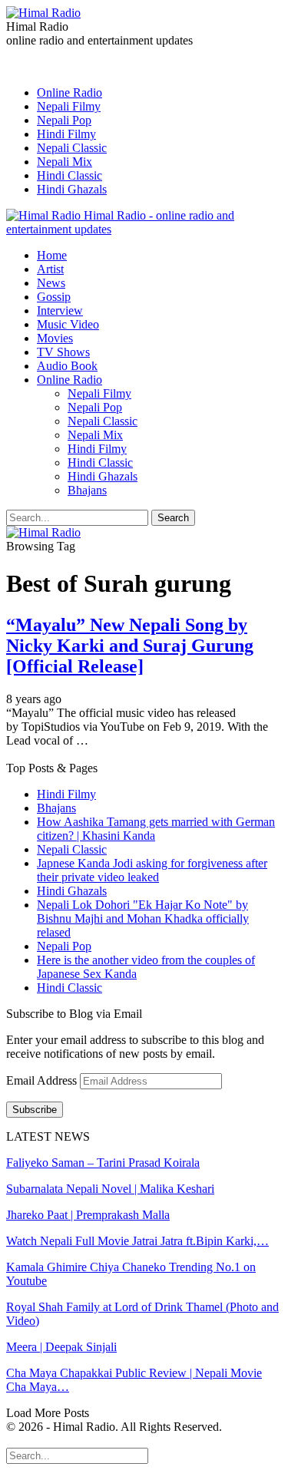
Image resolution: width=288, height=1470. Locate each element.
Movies (55, 338)
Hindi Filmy (66, 133)
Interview (60, 310)
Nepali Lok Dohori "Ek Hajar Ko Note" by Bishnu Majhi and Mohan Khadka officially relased (143, 918)
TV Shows (63, 351)
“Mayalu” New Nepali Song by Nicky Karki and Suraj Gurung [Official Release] (129, 645)
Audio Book (67, 365)
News (51, 282)
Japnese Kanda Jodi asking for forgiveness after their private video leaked (152, 870)
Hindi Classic (69, 175)
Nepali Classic (72, 147)
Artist (50, 269)
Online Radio (69, 92)
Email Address (43, 1080)
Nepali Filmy (69, 106)
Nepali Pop (64, 120)
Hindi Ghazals (72, 189)
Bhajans (87, 490)
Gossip (54, 296)
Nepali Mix (64, 161)
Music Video (68, 324)
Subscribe (34, 1109)
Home (52, 255)
